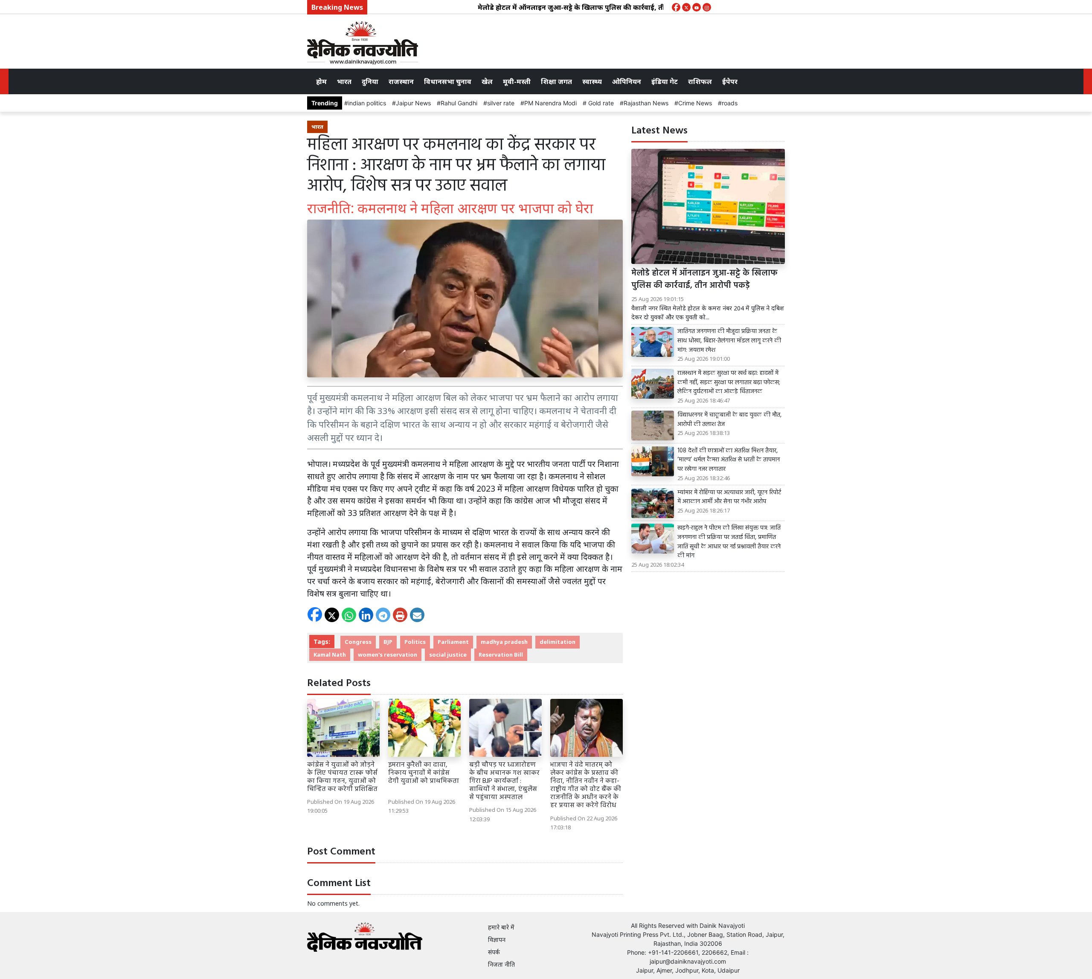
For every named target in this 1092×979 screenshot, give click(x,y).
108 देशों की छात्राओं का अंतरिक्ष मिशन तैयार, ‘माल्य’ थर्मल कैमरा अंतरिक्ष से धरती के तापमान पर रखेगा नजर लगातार (728, 460)
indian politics (367, 103)
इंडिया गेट (664, 81)
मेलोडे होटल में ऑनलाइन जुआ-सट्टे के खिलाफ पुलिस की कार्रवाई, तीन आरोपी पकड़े (562, 7)
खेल (487, 81)
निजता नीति (501, 964)
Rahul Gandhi (459, 103)
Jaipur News (413, 103)
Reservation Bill (501, 654)
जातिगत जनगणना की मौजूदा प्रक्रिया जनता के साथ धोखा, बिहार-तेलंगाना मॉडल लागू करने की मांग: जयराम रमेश (729, 341)
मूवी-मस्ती (517, 81)
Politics (415, 642)
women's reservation (387, 654)
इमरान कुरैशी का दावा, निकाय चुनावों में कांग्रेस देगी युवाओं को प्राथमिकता (423, 777)
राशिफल (700, 81)
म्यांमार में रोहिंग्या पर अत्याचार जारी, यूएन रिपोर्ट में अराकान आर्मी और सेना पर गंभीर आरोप (729, 497)
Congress (358, 642)
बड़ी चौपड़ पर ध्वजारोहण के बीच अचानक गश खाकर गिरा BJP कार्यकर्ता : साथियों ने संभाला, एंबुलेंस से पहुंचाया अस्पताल (504, 781)
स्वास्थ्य (592, 81)
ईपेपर (730, 81)
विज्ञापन (496, 939)
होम (321, 81)
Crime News (695, 103)
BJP (387, 642)
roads (730, 103)
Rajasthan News (646, 103)
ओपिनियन (626, 81)
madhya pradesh (504, 642)
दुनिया (370, 81)
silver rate (500, 103)
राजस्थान (401, 81)
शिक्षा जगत (556, 81)
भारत (344, 81)
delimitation (557, 642)
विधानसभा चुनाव (447, 81)
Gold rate (600, 103)
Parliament (453, 642)
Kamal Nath (330, 654)
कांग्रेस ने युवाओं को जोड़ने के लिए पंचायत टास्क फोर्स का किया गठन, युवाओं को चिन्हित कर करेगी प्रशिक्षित (342, 777)
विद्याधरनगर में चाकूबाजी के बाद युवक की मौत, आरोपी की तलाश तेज (729, 420)
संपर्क (494, 952)
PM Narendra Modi (550, 103)
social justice (448, 654)
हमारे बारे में (501, 927)
